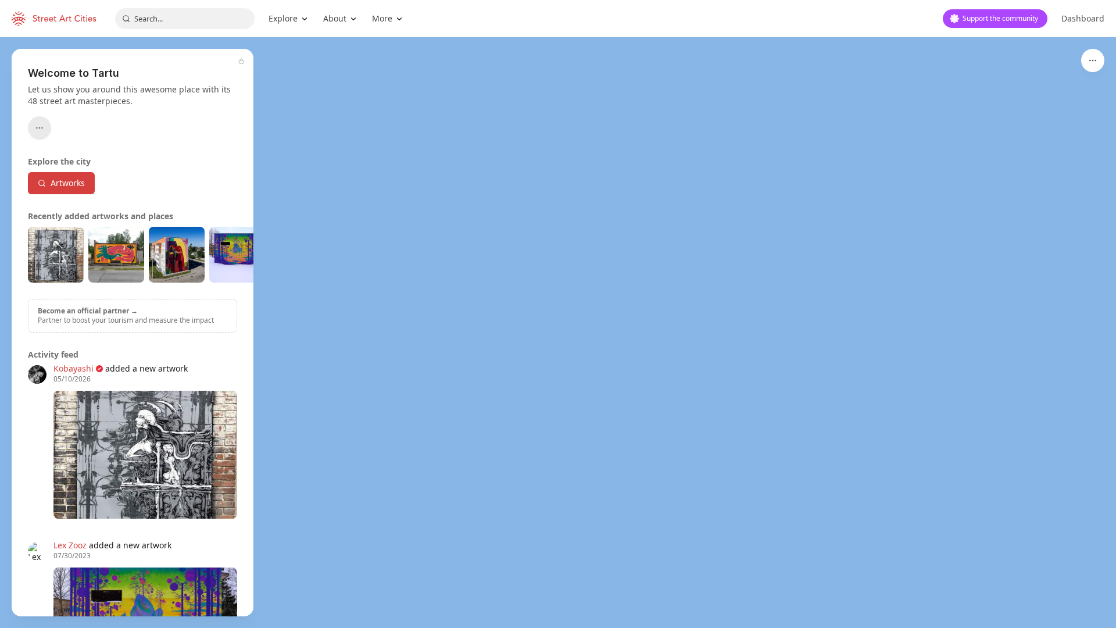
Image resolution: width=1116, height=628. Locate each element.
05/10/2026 (72, 379)
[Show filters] (1092, 60)
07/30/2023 (72, 556)
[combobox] (185, 18)
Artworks (68, 182)
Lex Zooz (70, 545)
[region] (558, 332)
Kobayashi (73, 368)
